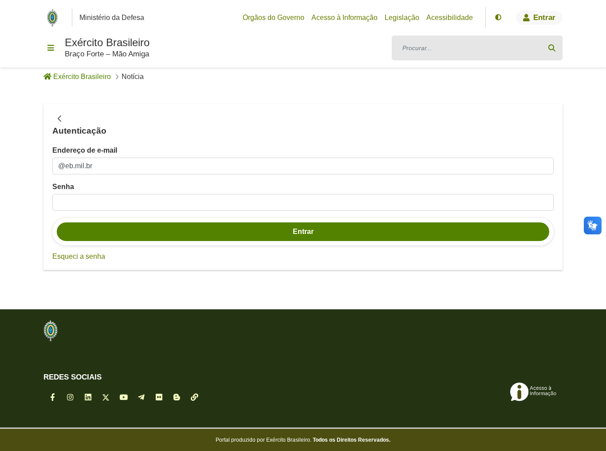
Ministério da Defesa (111, 17)
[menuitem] (273, 17)
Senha (63, 186)
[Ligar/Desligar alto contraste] (498, 18)
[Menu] (50, 48)
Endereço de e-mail (84, 150)
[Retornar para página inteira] (59, 119)
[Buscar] (552, 48)
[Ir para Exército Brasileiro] (54, 18)
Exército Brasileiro (107, 42)
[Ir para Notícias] (50, 330)
